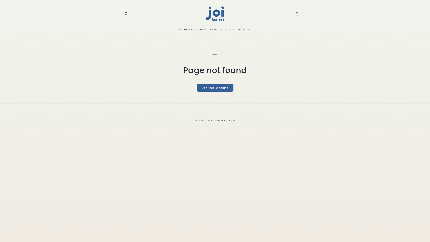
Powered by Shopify (225, 120)
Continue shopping (215, 88)
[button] (126, 13)
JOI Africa (209, 120)
